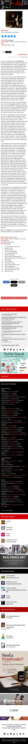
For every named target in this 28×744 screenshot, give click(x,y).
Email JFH (17, 724)
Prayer (17, 727)
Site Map (23, 724)
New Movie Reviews (8, 609)
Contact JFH (11, 724)
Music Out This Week (8, 384)
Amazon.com (7, 243)
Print (14, 285)
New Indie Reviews (7, 571)
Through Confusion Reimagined (14, 583)
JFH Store (4, 727)
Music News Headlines (9, 309)
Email (21, 282)
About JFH (4, 724)
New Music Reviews (8, 517)
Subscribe (22, 727)
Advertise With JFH (17, 726)
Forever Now (9, 529)
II (6, 523)
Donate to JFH (11, 727)
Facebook (6, 282)
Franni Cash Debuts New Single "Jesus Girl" (11, 331)
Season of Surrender (11, 541)
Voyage (8, 535)
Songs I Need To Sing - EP (12, 577)
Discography (10, 40)
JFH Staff (9, 726)
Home (14, 729)
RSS (18, 345)
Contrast (8, 597)
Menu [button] (7, 7)
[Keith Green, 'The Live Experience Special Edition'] (14, 19)
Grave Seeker (9, 603)
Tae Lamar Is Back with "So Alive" (9, 314)
